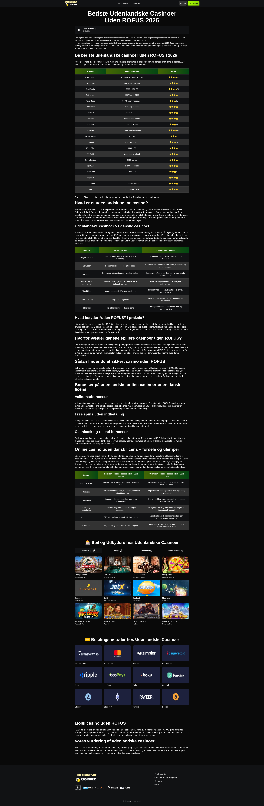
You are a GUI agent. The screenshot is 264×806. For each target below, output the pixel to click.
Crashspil (145, 551)
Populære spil (86, 551)
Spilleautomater (174, 551)
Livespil (116, 551)
